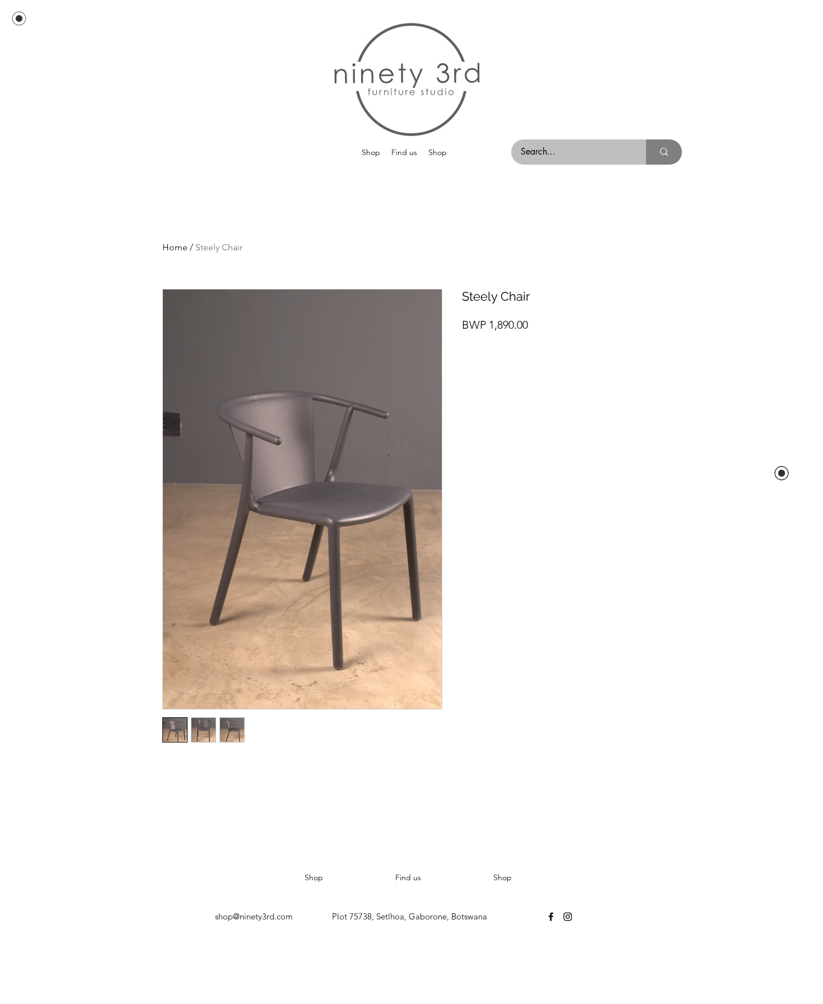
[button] (371, 152)
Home (175, 247)
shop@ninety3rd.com (254, 916)
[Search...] (664, 152)
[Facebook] (551, 916)
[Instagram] (567, 916)
